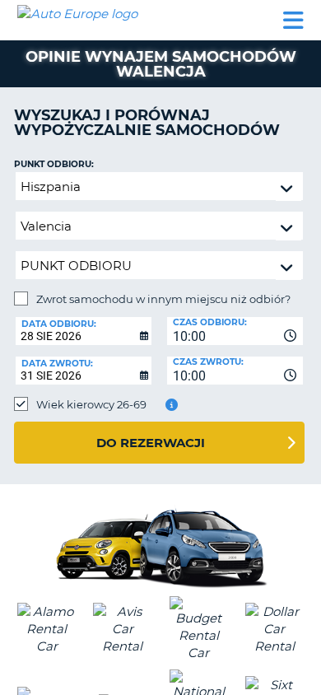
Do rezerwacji (150, 442)
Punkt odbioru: (54, 164)
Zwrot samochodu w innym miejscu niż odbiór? (163, 299)
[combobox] (235, 331)
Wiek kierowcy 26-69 (91, 404)
